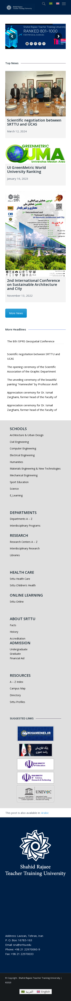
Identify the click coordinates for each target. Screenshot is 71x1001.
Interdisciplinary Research (25, 548)
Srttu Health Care (20, 578)
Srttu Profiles (17, 702)
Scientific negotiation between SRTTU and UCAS (34, 122)
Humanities (16, 462)
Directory (15, 695)
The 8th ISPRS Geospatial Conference (30, 341)
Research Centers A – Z (24, 542)
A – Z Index (16, 682)
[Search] (42, 3)
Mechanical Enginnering (24, 475)
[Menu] (64, 3)
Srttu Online (17, 601)
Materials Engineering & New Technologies (35, 468)
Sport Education (19, 482)
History (14, 631)
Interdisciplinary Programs (25, 525)
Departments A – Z (21, 519)
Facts (13, 625)
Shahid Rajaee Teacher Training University (39, 978)
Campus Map (17, 688)
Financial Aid (17, 658)
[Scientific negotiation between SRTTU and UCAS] (35, 93)
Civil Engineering (19, 442)
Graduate (15, 653)
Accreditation (17, 638)
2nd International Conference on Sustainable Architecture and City (33, 284)
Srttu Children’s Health (23, 585)
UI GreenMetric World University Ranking (26, 169)
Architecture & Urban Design (27, 435)
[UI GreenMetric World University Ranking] (35, 154)
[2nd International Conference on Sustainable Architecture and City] (35, 234)
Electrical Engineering (22, 455)
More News (16, 313)
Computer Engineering (23, 448)
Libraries (15, 555)
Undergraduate (18, 649)
